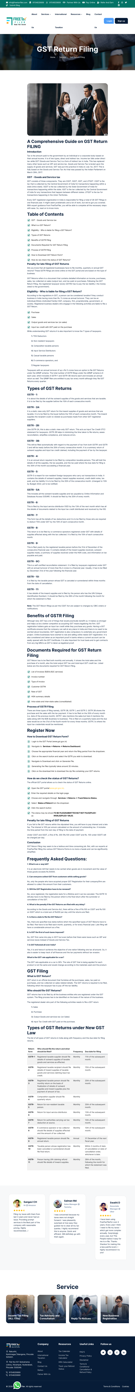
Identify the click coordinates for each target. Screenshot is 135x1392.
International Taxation (61, 20)
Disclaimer (84, 1360)
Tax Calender (64, 1351)
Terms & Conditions (111, 1386)
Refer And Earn (107, 2)
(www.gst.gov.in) (56, 788)
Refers (40, 1370)
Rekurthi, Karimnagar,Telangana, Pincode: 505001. (20, 1354)
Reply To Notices (81, 1318)
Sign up (121, 21)
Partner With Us (73, 2)
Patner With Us (44, 1374)
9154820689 (38, 2)
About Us (34, 20)
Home (52, 57)
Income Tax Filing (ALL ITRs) (18, 1317)
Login (109, 21)
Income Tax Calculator (64, 1356)
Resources (75, 14)
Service (62, 57)
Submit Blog (14, 5)
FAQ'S (82, 1352)
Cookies (125, 1386)
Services (45, 14)
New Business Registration (111, 1317)
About (40, 1351)
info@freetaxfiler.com (18, 2)
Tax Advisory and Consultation (49, 1317)
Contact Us (98, 20)
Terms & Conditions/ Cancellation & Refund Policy (86, 1368)
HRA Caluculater (66, 1362)
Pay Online (90, 2)
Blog (88, 14)
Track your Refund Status (66, 1367)
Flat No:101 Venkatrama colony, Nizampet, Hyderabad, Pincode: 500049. (19, 1365)
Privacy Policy (86, 1356)
